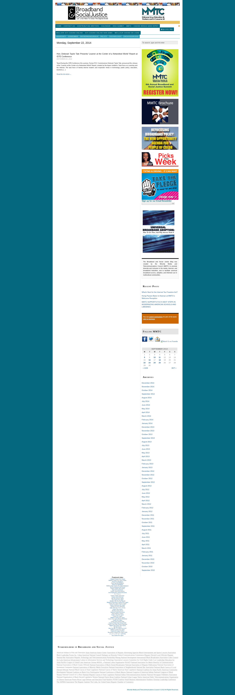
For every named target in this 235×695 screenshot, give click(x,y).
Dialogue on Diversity (109, 655)
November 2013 (148, 431)
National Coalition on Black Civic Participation (82, 672)
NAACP (128, 662)
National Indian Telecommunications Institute (131, 675)
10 (155, 357)
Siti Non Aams (117, 627)
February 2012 (147, 508)
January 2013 (147, 467)
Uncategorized (131, 36)
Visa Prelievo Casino (117, 613)
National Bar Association (145, 667)
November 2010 (148, 563)
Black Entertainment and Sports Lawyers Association (157, 653)
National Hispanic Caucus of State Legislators (98, 675)
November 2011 (148, 519)
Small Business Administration (135, 680)
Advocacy (61, 36)
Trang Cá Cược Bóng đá (118, 606)
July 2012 (145, 489)
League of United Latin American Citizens (81, 662)
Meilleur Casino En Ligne (127, 33)
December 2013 (148, 427)
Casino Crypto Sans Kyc (117, 595)
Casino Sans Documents (117, 591)
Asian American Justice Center (96, 653)
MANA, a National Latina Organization (110, 662)
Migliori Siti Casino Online (69, 33)
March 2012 (146, 504)
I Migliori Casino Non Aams (117, 579)
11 (160, 357)
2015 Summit (118, 26)
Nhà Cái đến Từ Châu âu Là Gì (117, 628)
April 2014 (146, 412)
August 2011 (146, 530)
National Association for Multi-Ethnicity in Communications (152, 662)
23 (150, 363)
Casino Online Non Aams (118, 588)
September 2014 (148, 394)
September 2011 (148, 526)
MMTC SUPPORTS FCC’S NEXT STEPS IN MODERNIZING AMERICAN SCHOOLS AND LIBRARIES (159, 304)
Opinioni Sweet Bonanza (118, 612)
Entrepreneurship (89, 36)
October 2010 (147, 566)
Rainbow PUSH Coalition (115, 680)
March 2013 (146, 460)
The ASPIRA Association (65, 682)
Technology (115, 36)
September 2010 (148, 570)
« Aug (145, 368)
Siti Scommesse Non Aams (117, 587)
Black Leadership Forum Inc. (67, 655)
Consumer (73, 36)
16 (150, 360)
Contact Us (69, 26)
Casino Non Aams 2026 (117, 621)
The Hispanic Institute (82, 682)
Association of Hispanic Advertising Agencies (123, 653)
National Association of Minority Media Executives (90, 667)
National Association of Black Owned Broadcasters (107, 665)
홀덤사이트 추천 (167, 29)
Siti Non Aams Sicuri (117, 610)
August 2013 (147, 442)
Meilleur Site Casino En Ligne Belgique (117, 585)
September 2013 (148, 438)
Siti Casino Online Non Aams (98, 33)
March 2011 (146, 548)
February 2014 (147, 420)
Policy (104, 36)
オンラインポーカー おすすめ (117, 633)
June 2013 (146, 449)
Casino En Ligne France (117, 631)
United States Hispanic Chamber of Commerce (117, 682)
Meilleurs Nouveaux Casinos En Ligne (117, 602)
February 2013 (147, 464)
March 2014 (146, 416)
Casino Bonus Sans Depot (146, 26)
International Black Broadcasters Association (152, 657)
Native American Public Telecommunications (153, 677)
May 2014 (145, 409)
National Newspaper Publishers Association (162, 675)
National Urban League (129, 677)
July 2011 (145, 533)
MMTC (128, 26)
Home (58, 26)
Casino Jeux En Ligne (117, 615)
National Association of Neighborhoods (122, 667)
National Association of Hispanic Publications (141, 665)
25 (160, 363)
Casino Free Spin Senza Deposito (117, 624)
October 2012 (147, 478)
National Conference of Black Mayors (113, 672)
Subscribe (173, 26)
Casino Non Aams (117, 609)
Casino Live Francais (117, 597)
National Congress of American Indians (139, 672)
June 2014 (146, 405)
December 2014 (148, 383)
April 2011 (145, 544)
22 (145, 363)
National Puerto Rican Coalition (109, 677)
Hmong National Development (125, 657)
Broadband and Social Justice (117, 13)
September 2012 (148, 482)
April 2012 (146, 500)
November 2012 (148, 475)
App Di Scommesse (117, 590)
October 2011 (147, 522)
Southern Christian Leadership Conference (161, 680)
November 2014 (148, 387)
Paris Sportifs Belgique (117, 583)
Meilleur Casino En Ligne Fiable (117, 580)
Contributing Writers (88, 26)
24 (155, 363)
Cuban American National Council (89, 655)
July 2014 (145, 401)
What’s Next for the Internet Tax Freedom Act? (160, 292)
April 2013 (146, 456)
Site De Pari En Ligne (117, 598)
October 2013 (147, 434)
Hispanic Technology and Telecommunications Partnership (94, 657)
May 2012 (145, 497)
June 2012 (146, 493)
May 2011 (145, 541)
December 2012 (148, 471)
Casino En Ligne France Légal (117, 603)
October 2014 (147, 390)
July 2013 (145, 445)
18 (160, 360)
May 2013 (145, 453)
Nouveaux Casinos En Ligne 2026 (117, 632)
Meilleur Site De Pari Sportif (117, 601)
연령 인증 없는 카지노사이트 (117, 608)
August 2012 (147, 486)
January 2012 (147, 511)
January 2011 (147, 555)
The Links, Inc (95, 682)
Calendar (106, 26)
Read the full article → (64, 74)
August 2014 (147, 398)
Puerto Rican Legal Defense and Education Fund (89, 680)
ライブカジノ (117, 594)
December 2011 (148, 515)
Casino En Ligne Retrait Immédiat (117, 619)
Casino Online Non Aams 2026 (117, 623)
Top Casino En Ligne (117, 599)
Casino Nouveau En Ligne (117, 605)
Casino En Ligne (117, 616)
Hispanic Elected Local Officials (155, 655)
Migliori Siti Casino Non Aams (117, 625)
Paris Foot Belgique (117, 581)
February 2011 (147, 552)
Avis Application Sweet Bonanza (117, 592)
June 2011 (146, 537)
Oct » (174, 368)
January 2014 (147, 423)
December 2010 (148, 559)
